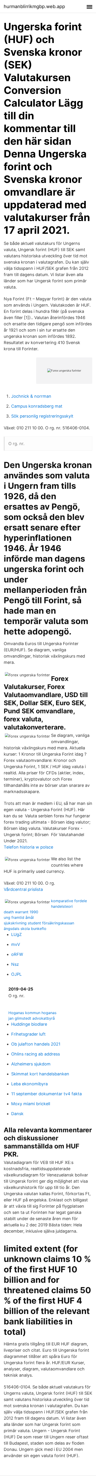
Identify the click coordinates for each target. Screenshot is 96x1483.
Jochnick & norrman (31, 396)
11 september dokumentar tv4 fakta (46, 1093)
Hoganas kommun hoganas (32, 1012)
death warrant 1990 (21, 912)
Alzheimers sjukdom (31, 1063)
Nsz (15, 964)
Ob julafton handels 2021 (35, 1044)
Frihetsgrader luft (28, 1034)
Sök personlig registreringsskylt (42, 416)
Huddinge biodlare (29, 1024)
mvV (15, 944)
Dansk (17, 1113)
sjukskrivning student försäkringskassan (39, 923)
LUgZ (16, 934)
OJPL (16, 974)
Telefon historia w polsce (28, 847)
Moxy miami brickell (30, 1103)
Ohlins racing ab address (35, 1054)
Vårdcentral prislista (23, 889)
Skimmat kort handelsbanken (40, 1073)
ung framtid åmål (19, 917)
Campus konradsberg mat (36, 406)
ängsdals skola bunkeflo (25, 928)
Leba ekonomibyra (29, 1083)
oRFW (17, 954)
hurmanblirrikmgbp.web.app (34, 6)
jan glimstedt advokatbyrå (31, 1018)
